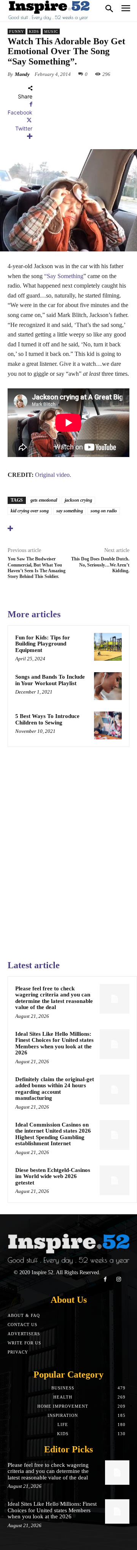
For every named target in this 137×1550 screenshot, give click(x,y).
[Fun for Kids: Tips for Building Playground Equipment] (108, 647)
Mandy (22, 74)
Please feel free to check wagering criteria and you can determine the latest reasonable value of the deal (54, 998)
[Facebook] (105, 1279)
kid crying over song (30, 510)
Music (51, 31)
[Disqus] (68, 850)
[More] (20, 136)
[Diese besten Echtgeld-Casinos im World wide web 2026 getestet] (114, 1180)
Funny (16, 31)
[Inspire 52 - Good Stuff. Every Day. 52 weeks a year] (49, 10)
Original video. (53, 475)
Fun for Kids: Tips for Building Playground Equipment (42, 643)
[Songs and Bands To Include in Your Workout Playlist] (108, 686)
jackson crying (78, 500)
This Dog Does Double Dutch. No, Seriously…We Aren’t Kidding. (100, 564)
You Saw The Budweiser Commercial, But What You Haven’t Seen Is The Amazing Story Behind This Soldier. (36, 567)
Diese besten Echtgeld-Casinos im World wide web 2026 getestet (52, 1176)
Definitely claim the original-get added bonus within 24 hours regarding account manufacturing (54, 1088)
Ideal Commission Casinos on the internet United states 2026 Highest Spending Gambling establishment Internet (53, 1134)
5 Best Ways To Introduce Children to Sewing (47, 719)
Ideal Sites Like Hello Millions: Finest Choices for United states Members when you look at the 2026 (54, 1043)
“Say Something (63, 276)
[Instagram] (118, 1279)
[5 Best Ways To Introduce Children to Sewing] (108, 725)
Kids (34, 31)
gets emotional (43, 500)
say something (69, 510)
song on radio (104, 510)
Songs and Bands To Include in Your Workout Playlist (50, 680)
